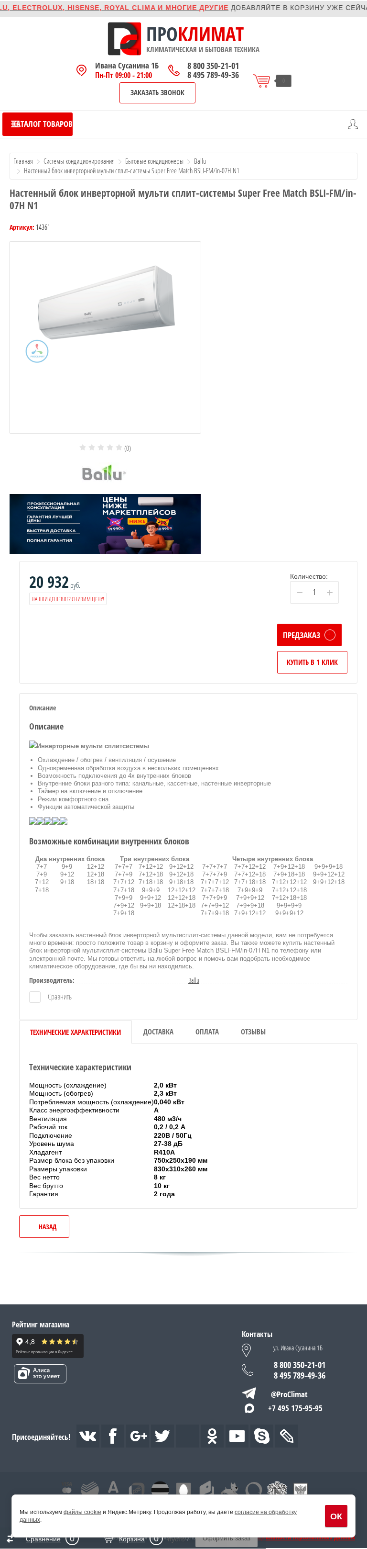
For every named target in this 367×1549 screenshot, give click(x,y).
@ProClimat (289, 1394)
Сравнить (59, 996)
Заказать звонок (157, 92)
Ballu (193, 980)
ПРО (162, 34)
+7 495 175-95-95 (295, 1408)
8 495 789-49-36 (213, 74)
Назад (47, 1226)
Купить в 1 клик (312, 662)
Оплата (207, 1031)
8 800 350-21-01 (213, 65)
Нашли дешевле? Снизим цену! (68, 599)
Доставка (158, 1031)
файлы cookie (82, 1512)
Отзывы (253, 1031)
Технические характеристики (75, 1032)
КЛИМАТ (211, 34)
